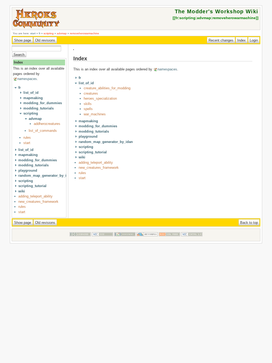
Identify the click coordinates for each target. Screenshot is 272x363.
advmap (62, 33)
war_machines (95, 114)
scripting (49, 33)
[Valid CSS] (102, 238)
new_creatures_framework (38, 202)
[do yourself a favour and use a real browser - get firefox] (147, 238)
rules (27, 138)
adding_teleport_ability (35, 196)
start (33, 33)
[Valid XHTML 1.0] (191, 238)
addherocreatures (47, 124)
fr (39, 33)
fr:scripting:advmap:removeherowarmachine (215, 18)
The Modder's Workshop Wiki (216, 11)
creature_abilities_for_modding (107, 88)
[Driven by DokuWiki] (124, 238)
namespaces (27, 79)
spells (88, 109)
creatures (91, 93)
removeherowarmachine (84, 33)
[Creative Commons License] (80, 238)
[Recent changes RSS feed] (169, 238)
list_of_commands (43, 131)
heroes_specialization (100, 98)
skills (88, 104)
